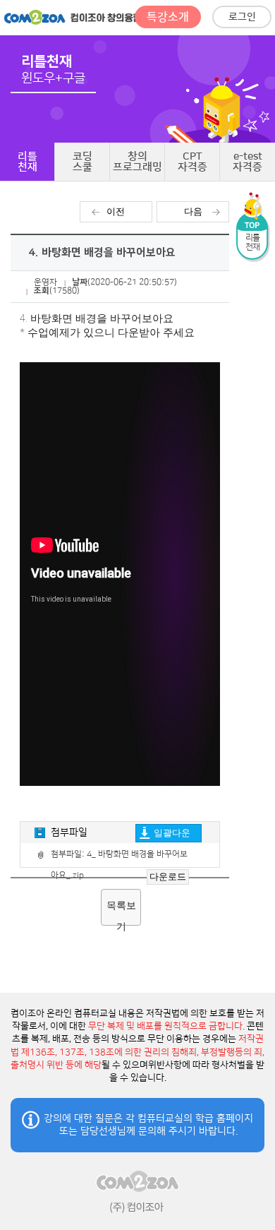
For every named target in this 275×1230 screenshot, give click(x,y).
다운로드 (167, 876)
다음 (193, 211)
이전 (115, 211)
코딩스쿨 (82, 161)
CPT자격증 (192, 161)
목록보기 (121, 913)
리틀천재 (27, 161)
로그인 (242, 17)
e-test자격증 (247, 161)
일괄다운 (172, 833)
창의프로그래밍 (137, 161)
